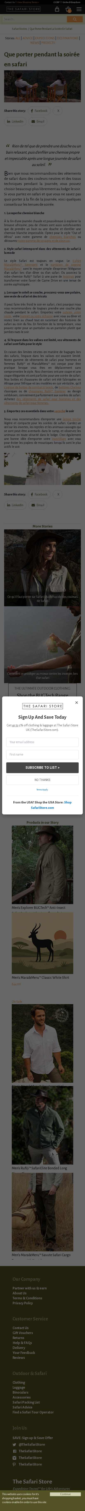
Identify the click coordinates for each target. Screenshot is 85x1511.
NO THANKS (42, 780)
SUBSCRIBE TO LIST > (42, 768)
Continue (65, 1494)
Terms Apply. (42, 789)
